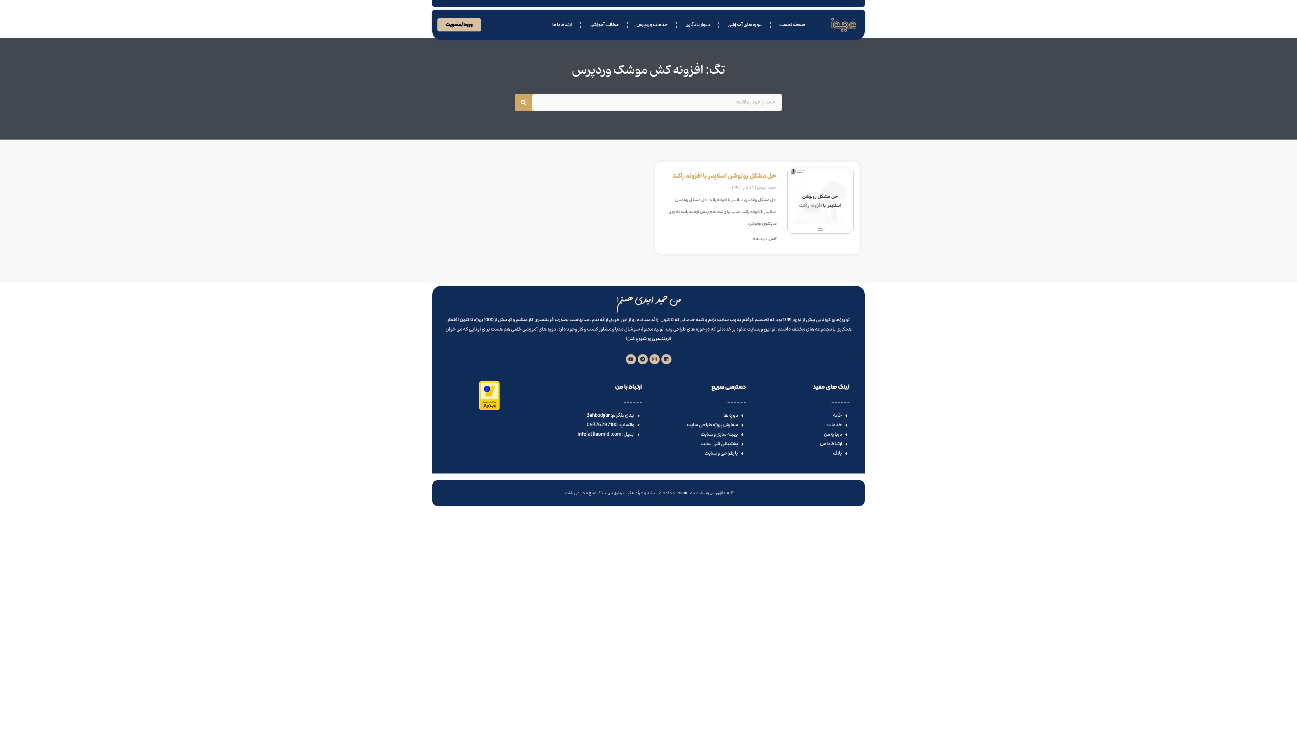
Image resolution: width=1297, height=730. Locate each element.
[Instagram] (655, 359)
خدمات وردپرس (652, 25)
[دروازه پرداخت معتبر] (489, 409)
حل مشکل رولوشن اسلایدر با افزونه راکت (724, 176)
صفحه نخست (792, 25)
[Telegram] (643, 359)
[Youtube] (631, 359)
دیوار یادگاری (697, 25)
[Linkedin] (666, 359)
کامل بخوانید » (765, 239)
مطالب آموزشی (604, 25)
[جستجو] (523, 102)
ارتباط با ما (562, 25)
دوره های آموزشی (745, 25)
